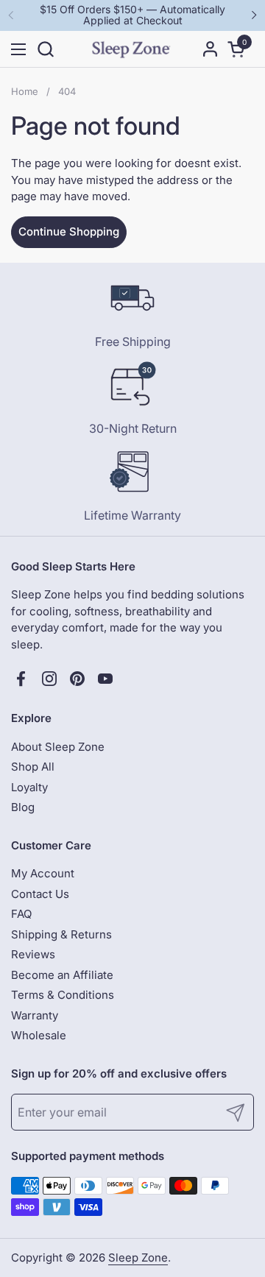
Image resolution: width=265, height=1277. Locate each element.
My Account (42, 873)
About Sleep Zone (58, 747)
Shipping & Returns (61, 934)
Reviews (33, 954)
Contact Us (40, 894)
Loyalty (29, 787)
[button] (45, 49)
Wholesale (38, 1035)
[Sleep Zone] (130, 49)
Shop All (32, 767)
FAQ (21, 914)
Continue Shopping (68, 231)
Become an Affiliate (62, 975)
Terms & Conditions (62, 995)
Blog (23, 807)
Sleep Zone (138, 1257)
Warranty (34, 1015)
